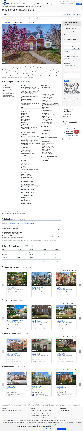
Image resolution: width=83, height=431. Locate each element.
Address (67, 41)
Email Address (67, 63)
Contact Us (39, 410)
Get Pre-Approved (71, 138)
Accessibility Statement (46, 415)
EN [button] (81, 1)
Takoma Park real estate (49, 405)
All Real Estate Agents (16, 410)
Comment (66, 72)
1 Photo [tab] (8, 22)
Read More (37, 77)
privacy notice (52, 425)
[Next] (80, 285)
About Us (73, 1)
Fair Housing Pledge (42, 417)
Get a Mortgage (49, 3)
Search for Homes (15, 3)
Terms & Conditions (35, 415)
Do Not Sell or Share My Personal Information (41, 413)
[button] (79, 4)
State (73, 46)
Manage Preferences (50, 428)
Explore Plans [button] (65, 420)
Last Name (74, 58)
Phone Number (67, 67)
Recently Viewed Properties (67, 3)
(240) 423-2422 (22, 328)
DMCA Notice (34, 417)
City (65, 46)
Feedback (33, 410)
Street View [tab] (31, 22)
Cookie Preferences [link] (52, 417)
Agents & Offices (37, 3)
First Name (66, 58)
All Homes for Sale (6, 410)
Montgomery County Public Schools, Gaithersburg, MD (22, 223)
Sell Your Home (27, 3)
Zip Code (66, 51)
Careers (77, 1)
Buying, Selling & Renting (64, 1)
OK (61, 428)
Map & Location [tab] (19, 22)
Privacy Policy (34, 412)
